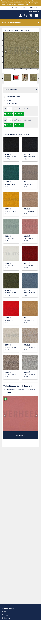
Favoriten (9, 100)
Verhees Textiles (9, 14)
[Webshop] (30, 16)
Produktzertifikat (11, 104)
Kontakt (15, 8)
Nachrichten (6, 618)
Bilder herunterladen (13, 97)
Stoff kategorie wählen (11, 22)
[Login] (20, 16)
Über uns (5, 615)
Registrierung (34, 8)
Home (4, 612)
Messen (23, 8)
